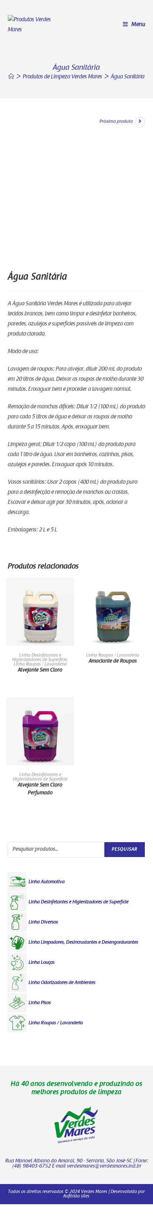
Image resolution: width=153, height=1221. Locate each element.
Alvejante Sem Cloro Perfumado (40, 789)
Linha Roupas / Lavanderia (40, 664)
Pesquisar (125, 849)
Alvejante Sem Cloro (40, 670)
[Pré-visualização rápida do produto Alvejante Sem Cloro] (70, 590)
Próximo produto (116, 121)
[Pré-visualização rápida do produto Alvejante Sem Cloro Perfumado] (70, 710)
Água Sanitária (127, 77)
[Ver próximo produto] (140, 122)
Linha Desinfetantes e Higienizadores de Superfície (39, 657)
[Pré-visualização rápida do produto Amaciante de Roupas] (143, 590)
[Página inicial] (11, 77)
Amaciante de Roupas (113, 661)
